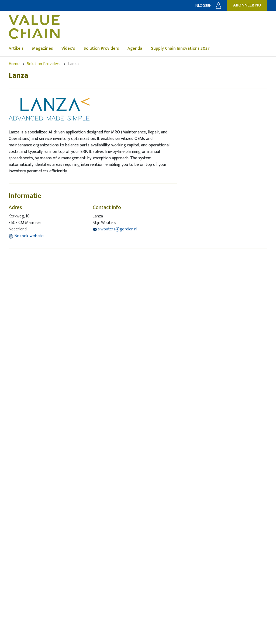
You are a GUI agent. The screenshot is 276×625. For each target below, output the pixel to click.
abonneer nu (247, 5)
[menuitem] (20, 48)
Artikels (16, 48)
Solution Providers (101, 48)
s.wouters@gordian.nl (117, 229)
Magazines (42, 48)
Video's (68, 48)
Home (14, 64)
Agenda (134, 48)
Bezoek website (28, 236)
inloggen (203, 5)
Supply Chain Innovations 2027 (180, 48)
